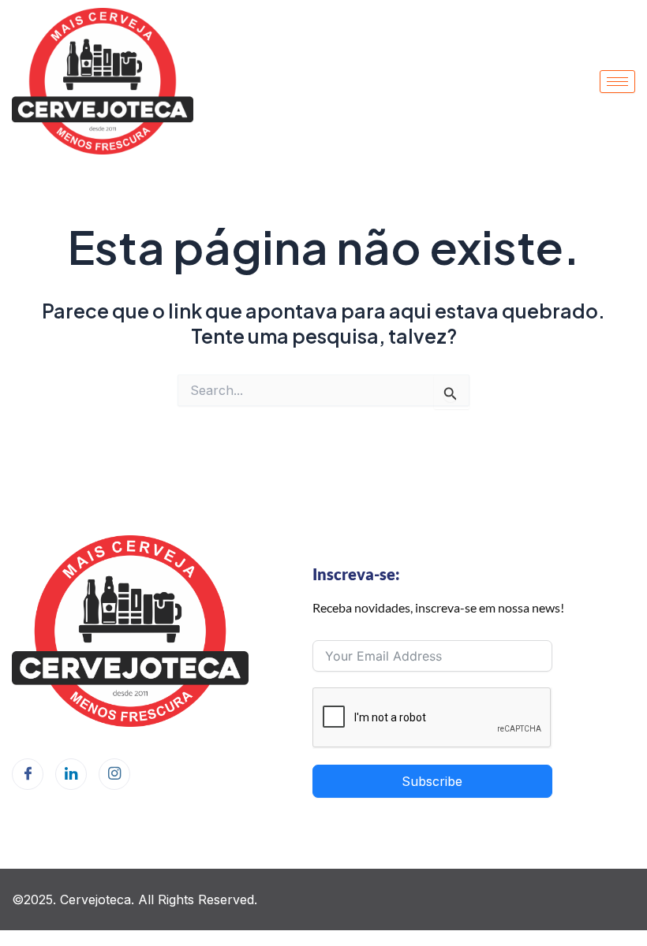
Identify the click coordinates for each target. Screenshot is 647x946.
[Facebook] (27, 774)
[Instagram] (114, 774)
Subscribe (432, 781)
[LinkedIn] (71, 774)
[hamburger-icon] (617, 81)
